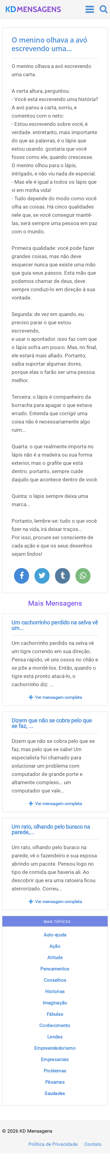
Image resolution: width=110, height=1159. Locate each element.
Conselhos (55, 980)
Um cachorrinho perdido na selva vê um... (55, 625)
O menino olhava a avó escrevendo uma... (49, 44)
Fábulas (55, 1014)
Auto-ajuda (55, 935)
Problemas (55, 1071)
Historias (55, 991)
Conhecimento (55, 1025)
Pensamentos (54, 969)
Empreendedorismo (55, 1048)
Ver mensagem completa (58, 697)
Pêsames (55, 1082)
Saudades (55, 1093)
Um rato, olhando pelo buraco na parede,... (51, 829)
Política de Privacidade (53, 1144)
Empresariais (55, 1059)
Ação (55, 946)
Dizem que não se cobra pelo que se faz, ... (52, 723)
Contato (92, 1144)
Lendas (55, 1037)
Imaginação (55, 1003)
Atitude (55, 957)
